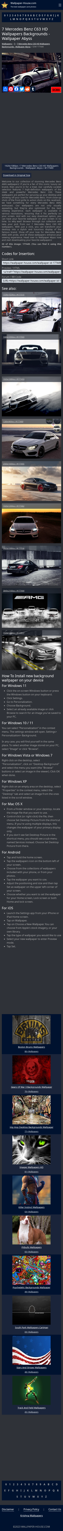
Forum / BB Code (11, 277)
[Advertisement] (31, 129)
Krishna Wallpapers (31, 1515)
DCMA (56, 89)
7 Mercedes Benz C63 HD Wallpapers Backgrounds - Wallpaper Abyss (26, 45)
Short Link (8, 259)
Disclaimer (8, 1509)
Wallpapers (7, 43)
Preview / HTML (11, 268)
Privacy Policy (31, 1509)
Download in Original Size (16, 175)
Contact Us (54, 1509)
